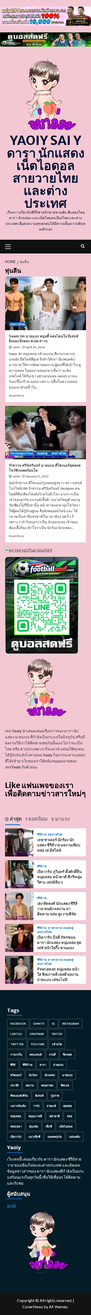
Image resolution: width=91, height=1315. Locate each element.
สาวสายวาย (55, 928)
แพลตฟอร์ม (55, 1136)
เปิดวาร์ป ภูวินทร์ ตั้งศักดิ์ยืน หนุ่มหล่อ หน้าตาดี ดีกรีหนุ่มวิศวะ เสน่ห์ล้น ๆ (59, 877)
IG (53, 1023)
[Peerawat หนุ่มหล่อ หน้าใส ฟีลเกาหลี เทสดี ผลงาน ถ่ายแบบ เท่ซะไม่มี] (19, 969)
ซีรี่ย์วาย (42, 834)
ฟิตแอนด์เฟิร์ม (19, 1095)
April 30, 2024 (35, 347)
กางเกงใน (16, 1054)
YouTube (37, 1044)
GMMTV (38, 1023)
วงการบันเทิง (18, 1105)
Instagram (70, 1023)
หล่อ (69, 1116)
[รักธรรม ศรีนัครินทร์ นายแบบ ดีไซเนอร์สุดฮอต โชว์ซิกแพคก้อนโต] (45, 432)
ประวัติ (14, 1085)
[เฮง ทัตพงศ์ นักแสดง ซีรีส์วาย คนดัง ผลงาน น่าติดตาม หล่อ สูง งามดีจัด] (19, 905)
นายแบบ (67, 1075)
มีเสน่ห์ (39, 1095)
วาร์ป (36, 1105)
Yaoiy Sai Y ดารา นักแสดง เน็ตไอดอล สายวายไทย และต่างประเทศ (45, 172)
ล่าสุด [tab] (15, 819)
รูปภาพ (55, 1095)
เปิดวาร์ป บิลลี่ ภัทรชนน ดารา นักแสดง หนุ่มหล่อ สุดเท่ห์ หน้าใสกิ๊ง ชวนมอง (59, 942)
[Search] (83, 246)
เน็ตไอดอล (66, 1126)
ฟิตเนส (65, 1085)
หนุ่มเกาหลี (35, 1116)
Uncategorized (21, 453)
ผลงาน (30, 1085)
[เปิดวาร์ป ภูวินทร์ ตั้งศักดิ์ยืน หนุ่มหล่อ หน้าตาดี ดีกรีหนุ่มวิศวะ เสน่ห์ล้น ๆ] (19, 873)
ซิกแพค (67, 1054)
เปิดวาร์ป (15, 1136)
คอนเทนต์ (36, 1054)
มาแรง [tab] (62, 819)
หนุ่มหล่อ (15, 1116)
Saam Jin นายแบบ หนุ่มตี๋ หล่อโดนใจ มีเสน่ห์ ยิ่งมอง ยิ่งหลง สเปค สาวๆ (43, 338)
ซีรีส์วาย (27, 1064)
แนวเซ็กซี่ (34, 1136)
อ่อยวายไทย (17, 324)
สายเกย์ (51, 1105)
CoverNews (32, 1306)
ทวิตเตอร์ (15, 1075)
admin (16, 347)
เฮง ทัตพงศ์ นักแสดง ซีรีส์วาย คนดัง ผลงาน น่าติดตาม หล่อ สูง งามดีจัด (57, 908)
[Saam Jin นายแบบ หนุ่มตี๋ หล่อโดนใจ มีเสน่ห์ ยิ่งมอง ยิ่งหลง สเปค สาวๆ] (45, 303)
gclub (11, 1205)
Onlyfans (37, 1033)
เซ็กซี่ (49, 1126)
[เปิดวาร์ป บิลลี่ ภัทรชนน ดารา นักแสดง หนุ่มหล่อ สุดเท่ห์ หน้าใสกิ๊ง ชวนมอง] (19, 937)
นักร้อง (33, 1075)
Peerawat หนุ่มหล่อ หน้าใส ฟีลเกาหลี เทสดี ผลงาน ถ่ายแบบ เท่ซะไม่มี (58, 974)
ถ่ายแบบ (58, 1064)
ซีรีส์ (12, 1064)
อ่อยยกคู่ (42, 453)
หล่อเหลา (16, 1126)
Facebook (18, 1023)
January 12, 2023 (37, 476)
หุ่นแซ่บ (33, 1126)
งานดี (52, 1054)
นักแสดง (49, 1075)
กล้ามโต (57, 1044)
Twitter (17, 1044)
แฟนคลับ (74, 1136)
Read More (16, 395)
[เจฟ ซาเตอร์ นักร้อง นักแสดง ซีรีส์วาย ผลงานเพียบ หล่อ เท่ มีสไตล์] (19, 841)
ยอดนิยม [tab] (37, 819)
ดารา (43, 1064)
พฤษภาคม (47, 1085)
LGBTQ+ (16, 1033)
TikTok (56, 1033)
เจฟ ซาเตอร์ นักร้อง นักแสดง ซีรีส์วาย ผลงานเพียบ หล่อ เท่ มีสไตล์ (58, 845)
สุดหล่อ (67, 1105)
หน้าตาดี (54, 1116)
